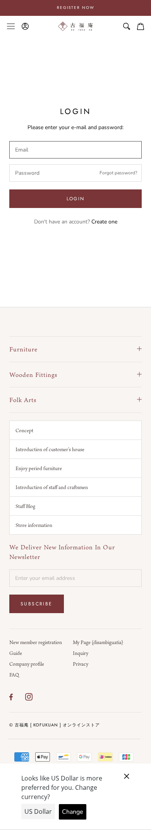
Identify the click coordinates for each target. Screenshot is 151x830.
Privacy (80, 663)
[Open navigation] (11, 26)
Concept (24, 430)
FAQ (14, 674)
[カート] (140, 26)
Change (72, 812)
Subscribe (37, 603)
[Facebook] (11, 697)
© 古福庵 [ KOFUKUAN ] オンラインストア (54, 725)
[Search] (126, 26)
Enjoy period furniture (38, 468)
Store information (33, 525)
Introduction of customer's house (49, 449)
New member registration (35, 642)
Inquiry (80, 652)
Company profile (26, 663)
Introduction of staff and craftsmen (51, 487)
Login (76, 198)
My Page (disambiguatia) (98, 642)
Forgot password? (118, 173)
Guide (15, 652)
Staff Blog (25, 506)
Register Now (75, 7)
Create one (104, 221)
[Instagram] (29, 697)
